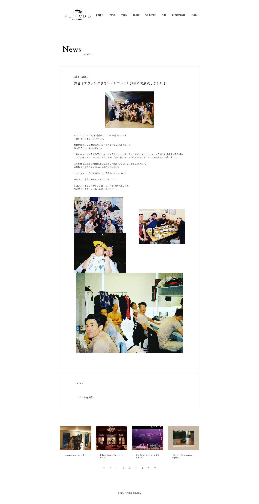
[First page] (104, 467)
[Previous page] (110, 467)
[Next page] (148, 467)
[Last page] (154, 467)
